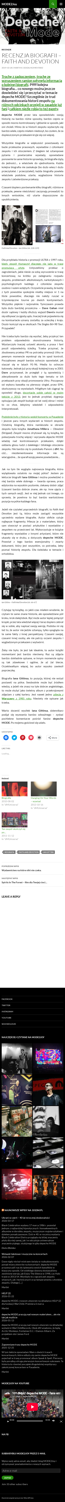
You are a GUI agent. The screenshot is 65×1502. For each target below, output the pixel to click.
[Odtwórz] (6, 1421)
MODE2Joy (9, 4)
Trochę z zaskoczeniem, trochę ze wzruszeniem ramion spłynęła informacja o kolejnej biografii (32, 80)
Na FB (5, 1434)
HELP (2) (6, 1293)
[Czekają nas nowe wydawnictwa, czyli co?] (48, 1152)
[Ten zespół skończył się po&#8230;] (15, 819)
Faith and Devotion (28, 852)
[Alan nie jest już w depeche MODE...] (48, 1121)
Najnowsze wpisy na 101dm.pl (23, 1210)
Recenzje (6, 49)
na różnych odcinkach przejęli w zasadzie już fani (32, 105)
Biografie (6, 797)
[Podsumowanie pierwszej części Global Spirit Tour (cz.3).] (48, 1184)
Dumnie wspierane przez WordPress (18, 1498)
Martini (18, 67)
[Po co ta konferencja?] (48, 1090)
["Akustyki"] (17, 1152)
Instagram (7, 1011)
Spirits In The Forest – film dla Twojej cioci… (24, 880)
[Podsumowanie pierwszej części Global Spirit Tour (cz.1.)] (17, 1184)
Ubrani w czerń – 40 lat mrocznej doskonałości (26, 1217)
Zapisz (7, 1477)
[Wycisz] (54, 1421)
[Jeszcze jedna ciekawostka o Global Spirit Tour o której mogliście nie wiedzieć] (48, 1058)
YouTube (6, 1017)
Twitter (6, 1005)
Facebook (7, 999)
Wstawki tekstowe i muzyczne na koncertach (25, 1254)
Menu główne (61, 4)
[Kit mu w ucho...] (17, 1090)
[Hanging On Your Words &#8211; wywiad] (44, 789)
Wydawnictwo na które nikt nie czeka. (21, 868)
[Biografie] (15, 789)
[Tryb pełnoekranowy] (59, 1421)
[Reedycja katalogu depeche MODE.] (17, 1121)
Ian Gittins (48, 852)
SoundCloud (9, 1024)
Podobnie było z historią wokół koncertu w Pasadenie (32, 416)
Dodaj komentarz (33, 67)
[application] (32, 1406)
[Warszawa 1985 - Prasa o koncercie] (17, 1058)
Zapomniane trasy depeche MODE (19, 1344)
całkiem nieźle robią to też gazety (33, 109)
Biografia (9, 852)
